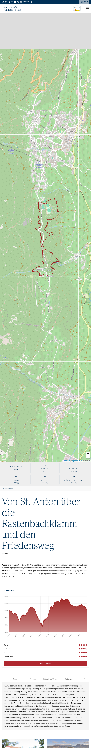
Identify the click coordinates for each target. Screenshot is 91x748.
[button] (88, 453)
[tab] (15, 679)
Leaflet (67, 461)
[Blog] (15, 2)
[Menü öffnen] (87, 8)
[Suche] (18, 2)
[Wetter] (3, 2)
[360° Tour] (12, 2)
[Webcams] (9, 2)
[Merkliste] (31, 2)
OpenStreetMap (77, 461)
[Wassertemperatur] (6, 2)
